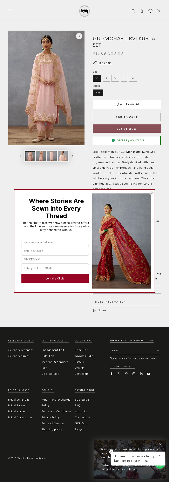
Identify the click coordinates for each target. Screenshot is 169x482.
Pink (98, 92)
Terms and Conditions (56, 411)
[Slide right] (72, 156)
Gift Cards (81, 423)
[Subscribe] (159, 350)
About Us (81, 411)
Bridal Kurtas (16, 411)
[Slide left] (20, 156)
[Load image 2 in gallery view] (41, 156)
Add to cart (126, 117)
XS (97, 78)
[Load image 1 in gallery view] (30, 156)
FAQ (77, 405)
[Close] (160, 444)
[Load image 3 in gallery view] (52, 156)
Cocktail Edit (50, 373)
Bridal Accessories (20, 417)
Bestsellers (81, 373)
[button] (133, 10)
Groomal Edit (84, 356)
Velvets (79, 368)
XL (133, 78)
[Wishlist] (150, 11)
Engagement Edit (53, 350)
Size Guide (82, 399)
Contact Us (82, 417)
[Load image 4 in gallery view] (63, 156)
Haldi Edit (48, 356)
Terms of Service (53, 423)
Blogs (78, 429)
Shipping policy (52, 429)
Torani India (24, 458)
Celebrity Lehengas (20, 350)
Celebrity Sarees (18, 356)
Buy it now (127, 128)
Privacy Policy (51, 417)
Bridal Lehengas (18, 399)
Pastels (79, 362)
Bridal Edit (81, 350)
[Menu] (10, 10)
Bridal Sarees (16, 405)
